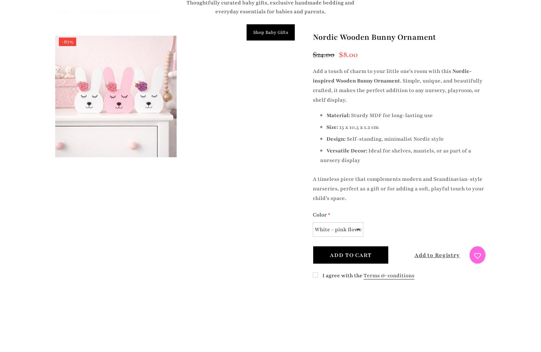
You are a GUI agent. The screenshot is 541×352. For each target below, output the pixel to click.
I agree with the (342, 275)
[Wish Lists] (477, 255)
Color (321, 214)
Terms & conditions (389, 275)
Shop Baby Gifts (270, 32)
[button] (431, 255)
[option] (115, 98)
